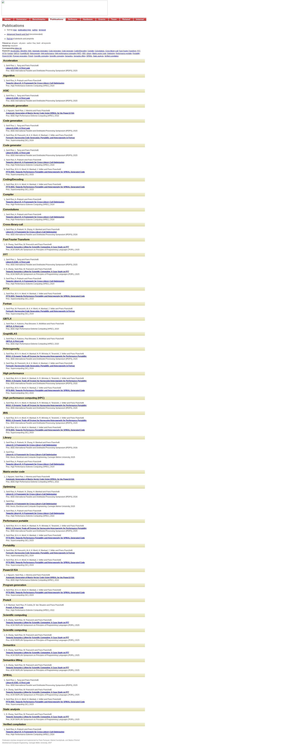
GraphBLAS (24, 53)
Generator (21, 19)
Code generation (55, 51)
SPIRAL (89, 56)
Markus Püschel (74, 740)
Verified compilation (112, 56)
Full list (10, 39)
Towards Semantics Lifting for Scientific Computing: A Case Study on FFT (37, 247)
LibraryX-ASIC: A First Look (18, 68)
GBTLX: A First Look (14, 326)
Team (114, 19)
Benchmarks (39, 19)
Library (88, 53)
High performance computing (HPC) (68, 53)
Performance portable (124, 53)
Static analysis (98, 56)
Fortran (10, 53)
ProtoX (30, 56)
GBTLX (16, 53)
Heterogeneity (35, 53)
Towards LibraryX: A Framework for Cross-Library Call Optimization (35, 83)
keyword (42, 30)
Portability (136, 53)
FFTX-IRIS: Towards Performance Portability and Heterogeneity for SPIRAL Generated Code (45, 172)
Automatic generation (40, 51)
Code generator (67, 51)
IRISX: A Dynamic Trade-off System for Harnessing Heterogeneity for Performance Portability (46, 356)
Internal (140, 19)
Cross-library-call (111, 51)
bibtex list (18, 48)
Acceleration (15, 51)
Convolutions (99, 51)
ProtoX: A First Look (14, 608)
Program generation (20, 56)
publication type (24, 30)
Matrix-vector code (99, 53)
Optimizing (111, 53)
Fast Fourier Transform (127, 51)
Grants (102, 19)
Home (8, 19)
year (15, 30)
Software (73, 19)
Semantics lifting (79, 56)
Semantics (69, 56)
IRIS (83, 53)
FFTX (4, 53)
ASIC (30, 51)
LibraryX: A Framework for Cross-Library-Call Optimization (31, 232)
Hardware (88, 19)
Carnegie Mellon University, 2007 (40, 743)
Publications (57, 19)
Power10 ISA (7, 56)
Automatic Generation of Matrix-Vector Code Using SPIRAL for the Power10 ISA (40, 113)
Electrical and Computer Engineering (15, 743)
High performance (47, 53)
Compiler (91, 51)
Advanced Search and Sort (18, 34)
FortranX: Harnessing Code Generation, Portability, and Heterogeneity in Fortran (40, 138)
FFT (138, 51)
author (34, 30)
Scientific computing (41, 56)
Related (126, 19)
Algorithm (23, 51)
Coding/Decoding (80, 51)
